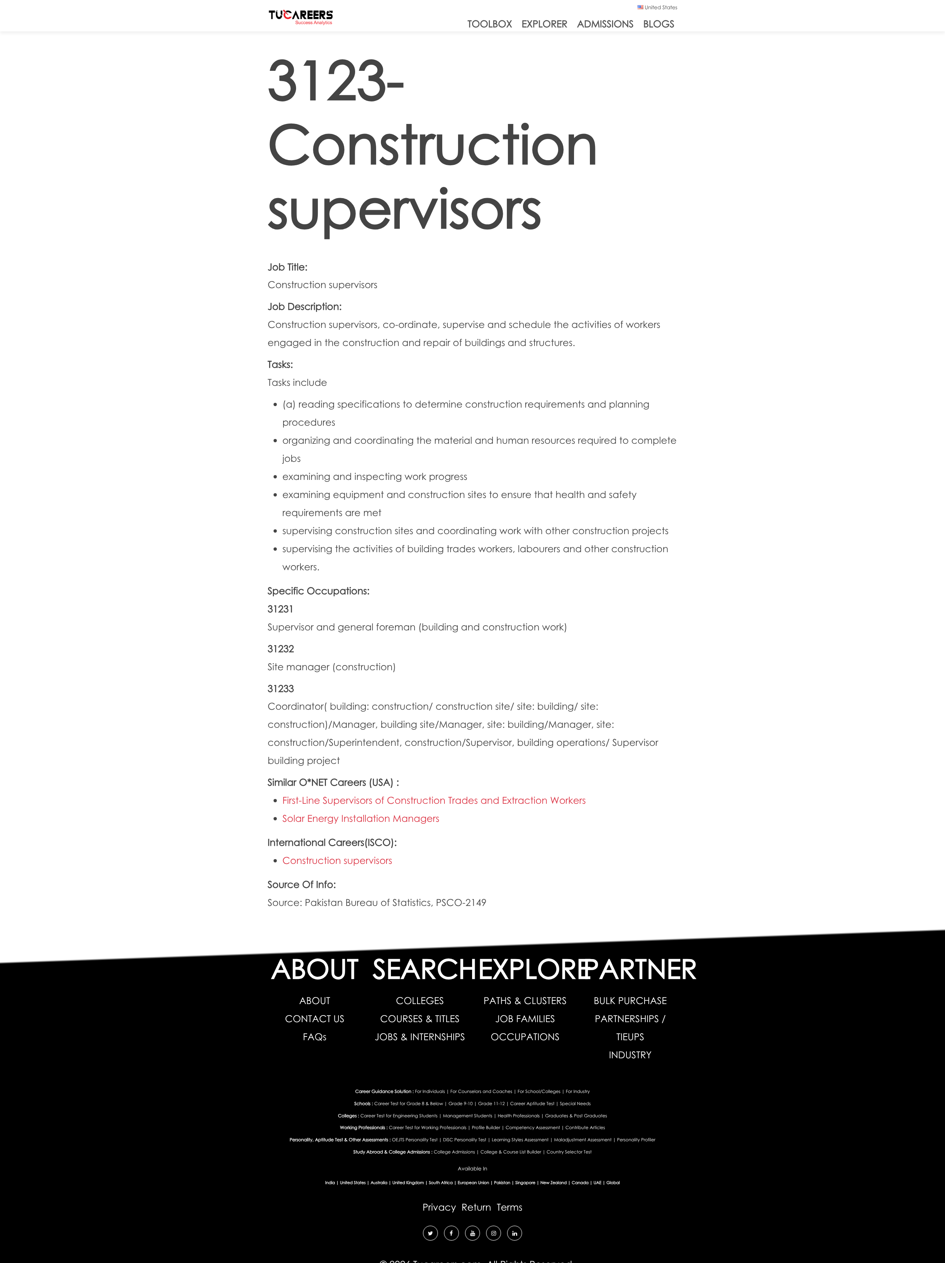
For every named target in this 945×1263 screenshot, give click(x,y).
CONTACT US (314, 1018)
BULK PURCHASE (630, 1000)
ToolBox (490, 24)
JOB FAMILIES (525, 1018)
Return (476, 1207)
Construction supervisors (337, 860)
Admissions (605, 24)
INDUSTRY (630, 1054)
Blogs (658, 24)
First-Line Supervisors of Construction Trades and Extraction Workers (434, 800)
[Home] (301, 19)
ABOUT (314, 1000)
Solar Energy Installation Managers (360, 818)
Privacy (439, 1207)
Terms (510, 1207)
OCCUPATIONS (525, 1036)
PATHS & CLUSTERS (525, 1000)
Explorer (544, 24)
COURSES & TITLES (420, 1018)
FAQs (315, 1036)
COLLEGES (420, 1000)
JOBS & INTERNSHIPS (420, 1036)
